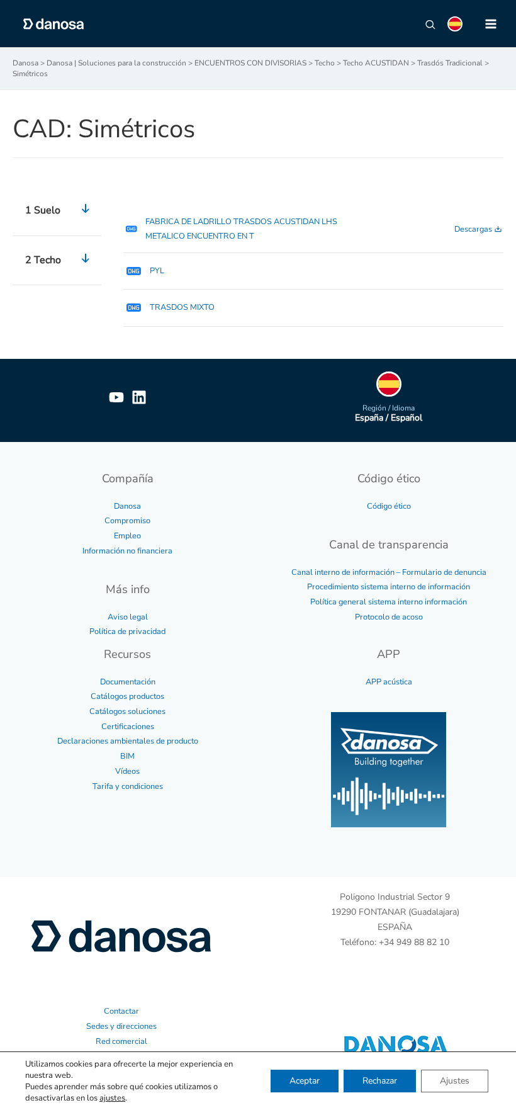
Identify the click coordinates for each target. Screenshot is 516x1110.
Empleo (127, 535)
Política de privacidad (127, 631)
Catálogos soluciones (127, 711)
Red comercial (121, 1041)
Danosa (127, 506)
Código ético (389, 506)
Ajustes (454, 1081)
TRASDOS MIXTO (182, 307)
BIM (127, 756)
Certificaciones (127, 726)
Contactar (121, 1011)
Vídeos (127, 771)
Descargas (473, 229)
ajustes (112, 1098)
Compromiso (127, 520)
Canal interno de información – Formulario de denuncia (388, 572)
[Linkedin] (139, 397)
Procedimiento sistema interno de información (388, 586)
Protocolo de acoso (389, 617)
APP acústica (389, 682)
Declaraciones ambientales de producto (127, 741)
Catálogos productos (127, 696)
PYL (157, 270)
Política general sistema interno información (388, 602)
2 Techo (43, 260)
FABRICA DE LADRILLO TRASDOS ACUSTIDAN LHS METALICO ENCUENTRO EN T (241, 229)
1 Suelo (42, 210)
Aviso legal (128, 617)
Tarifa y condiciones (128, 786)
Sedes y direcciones (121, 1026)
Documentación (127, 682)
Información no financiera (127, 551)
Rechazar (379, 1081)
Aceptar (304, 1081)
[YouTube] (116, 397)
